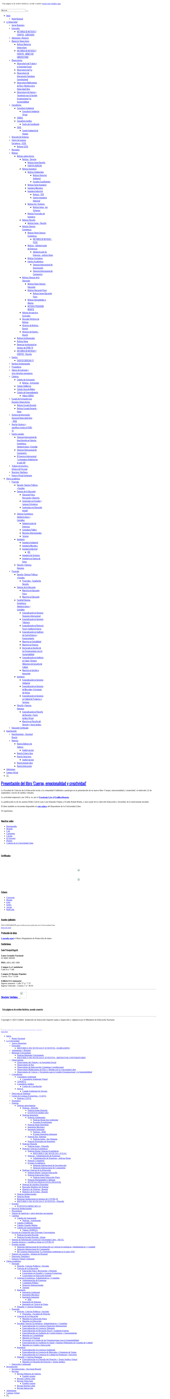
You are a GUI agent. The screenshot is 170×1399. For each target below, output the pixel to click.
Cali (8, 831)
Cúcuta (9, 836)
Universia (10, 897)
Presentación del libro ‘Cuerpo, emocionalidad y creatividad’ (43, 783)
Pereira (9, 841)
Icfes (8, 902)
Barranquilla (11, 826)
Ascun (9, 907)
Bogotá (9, 829)
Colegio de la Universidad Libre (19, 843)
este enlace (42, 806)
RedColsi (10, 909)
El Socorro (10, 838)
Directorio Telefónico (10, 997)
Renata (9, 900)
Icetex (8, 905)
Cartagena (10, 833)
